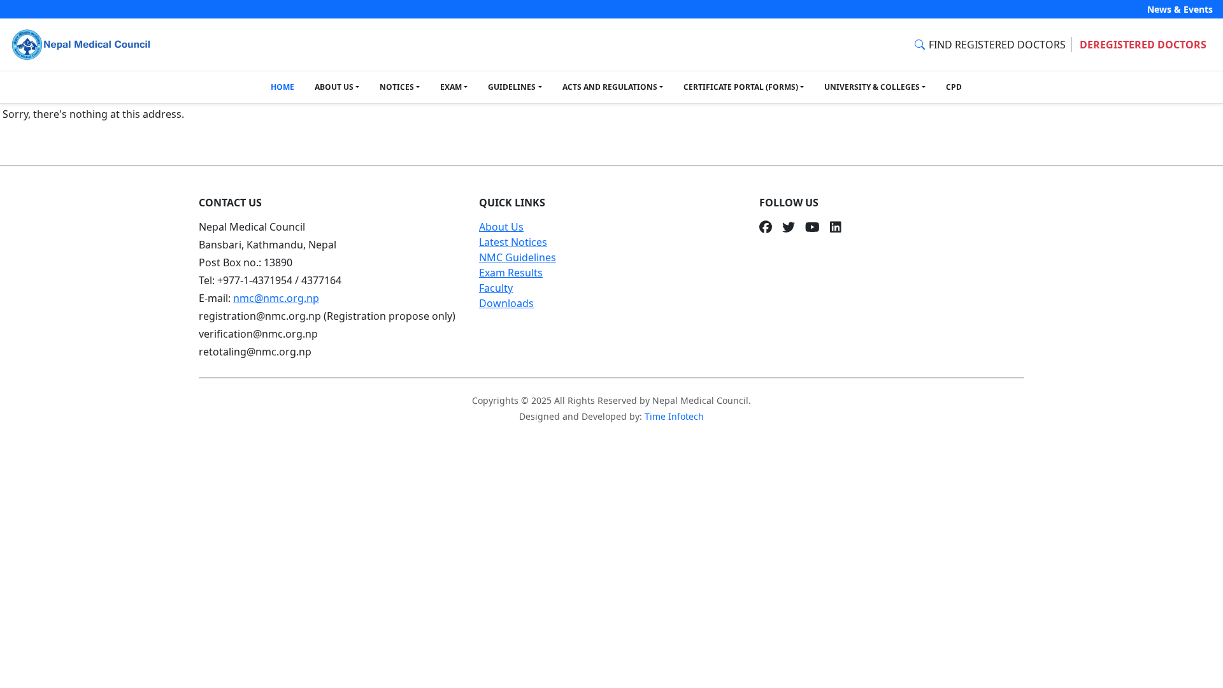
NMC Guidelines (517, 257)
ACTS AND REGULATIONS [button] (609, 87)
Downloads (506, 303)
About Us (501, 227)
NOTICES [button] (397, 87)
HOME (282, 87)
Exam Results (511, 273)
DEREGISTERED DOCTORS (1143, 45)
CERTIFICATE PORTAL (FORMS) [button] (740, 87)
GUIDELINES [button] (512, 87)
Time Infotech (674, 416)
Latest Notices (513, 242)
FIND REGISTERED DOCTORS (997, 45)
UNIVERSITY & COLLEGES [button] (872, 87)
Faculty (496, 288)
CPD (954, 87)
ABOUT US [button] (334, 87)
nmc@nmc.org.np (276, 298)
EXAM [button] (451, 87)
